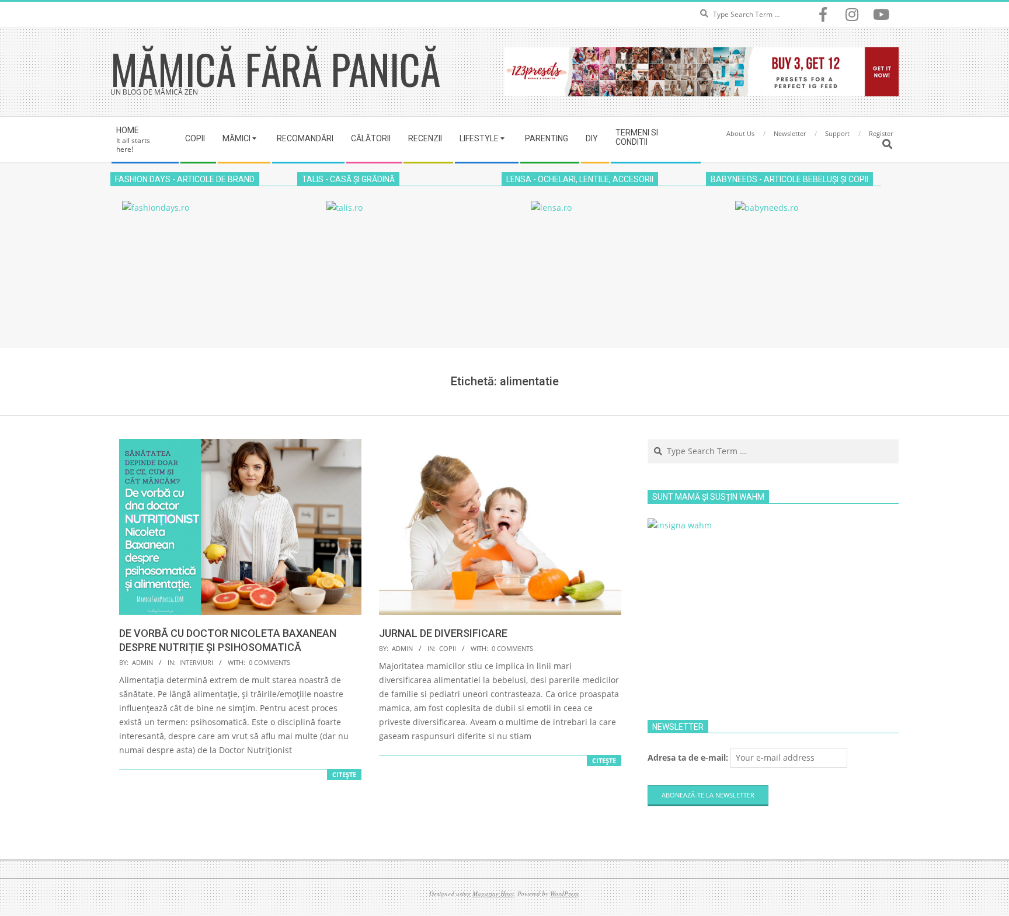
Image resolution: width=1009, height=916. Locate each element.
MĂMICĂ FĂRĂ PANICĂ (275, 68)
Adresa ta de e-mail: (689, 757)
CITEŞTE (344, 774)
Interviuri (196, 662)
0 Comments (269, 662)
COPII (447, 648)
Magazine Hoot (493, 893)
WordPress (564, 893)
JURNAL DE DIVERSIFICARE (443, 633)
